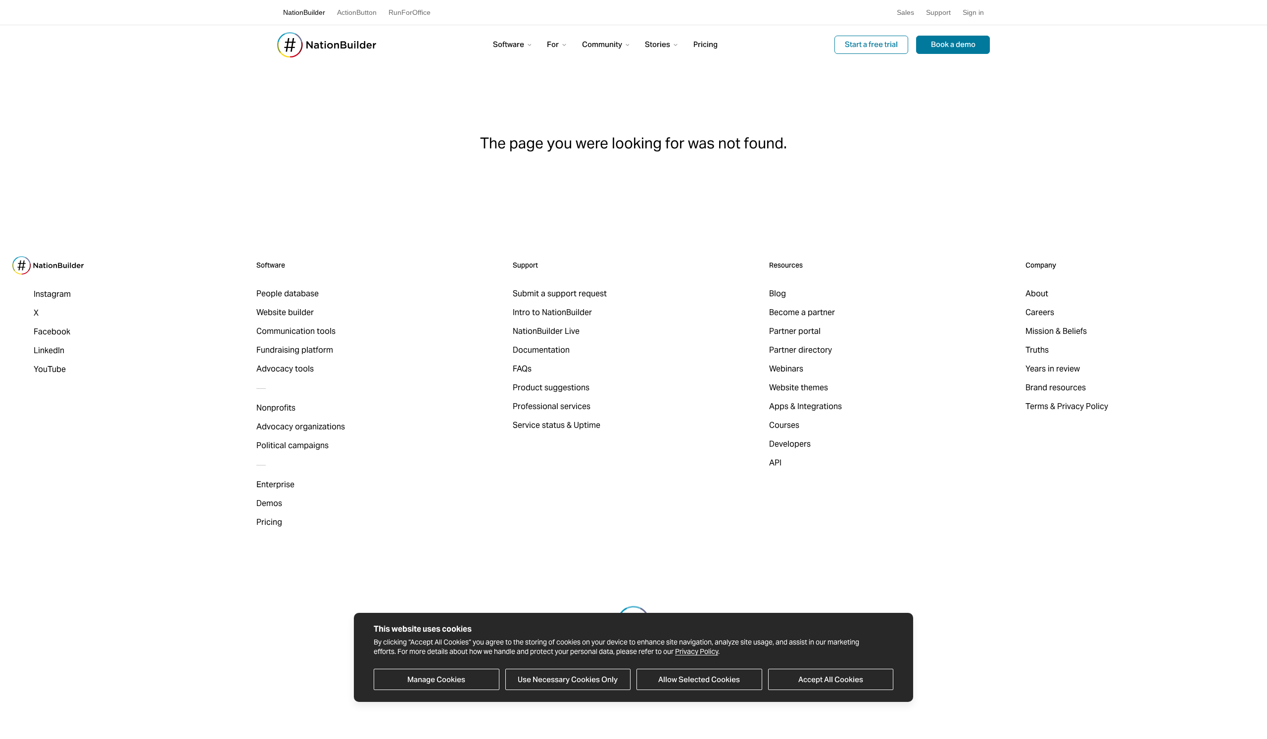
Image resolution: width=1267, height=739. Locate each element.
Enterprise (275, 484)
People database (287, 293)
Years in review (1052, 369)
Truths (1037, 350)
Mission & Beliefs (1056, 331)
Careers (1039, 312)
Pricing (705, 44)
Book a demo (953, 44)
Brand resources (1055, 387)
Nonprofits (275, 408)
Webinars (786, 369)
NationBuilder (304, 12)
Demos (269, 503)
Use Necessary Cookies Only (568, 679)
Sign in (973, 12)
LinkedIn (49, 350)
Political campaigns (292, 445)
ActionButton (357, 12)
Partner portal (795, 331)
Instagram (52, 294)
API (775, 463)
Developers (790, 444)
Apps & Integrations (805, 406)
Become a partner (802, 312)
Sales (905, 12)
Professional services (551, 406)
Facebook (52, 331)
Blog (777, 293)
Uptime (587, 425)
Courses (784, 425)
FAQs (522, 369)
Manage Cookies (436, 679)
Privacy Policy (696, 651)
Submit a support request (560, 293)
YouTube (50, 369)
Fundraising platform (294, 350)
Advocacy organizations (300, 426)
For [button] (553, 44)
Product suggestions (551, 387)
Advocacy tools (285, 369)
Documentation (541, 350)
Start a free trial (871, 44)
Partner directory (800, 350)
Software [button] (509, 44)
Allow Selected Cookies (699, 679)
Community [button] (603, 44)
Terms (1036, 406)
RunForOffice (410, 12)
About (1036, 293)
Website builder (285, 312)
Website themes (798, 387)
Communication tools (296, 331)
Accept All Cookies (830, 679)
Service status (539, 425)
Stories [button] (658, 44)
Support (938, 12)
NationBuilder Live (546, 331)
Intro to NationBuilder (552, 312)
